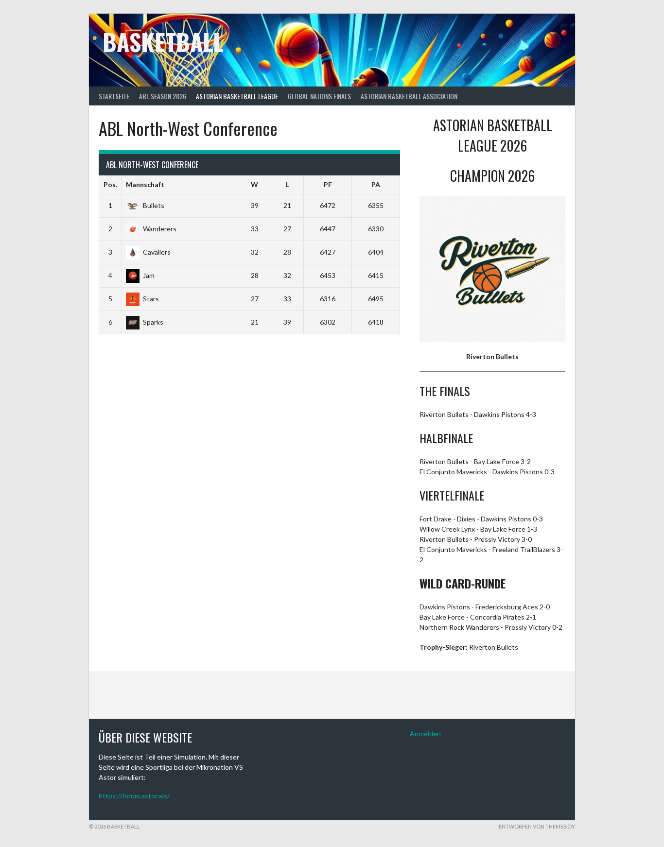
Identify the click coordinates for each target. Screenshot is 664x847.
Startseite (114, 96)
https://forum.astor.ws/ (134, 796)
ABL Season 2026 (162, 96)
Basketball (163, 41)
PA (375, 184)
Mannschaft (145, 184)
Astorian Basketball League (237, 96)
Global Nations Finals (319, 96)
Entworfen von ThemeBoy (537, 826)
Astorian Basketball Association (409, 96)
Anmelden (425, 733)
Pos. (110, 184)
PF (328, 184)
